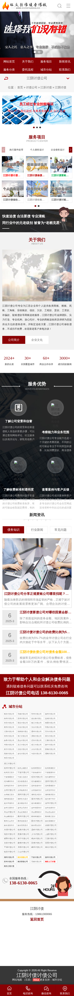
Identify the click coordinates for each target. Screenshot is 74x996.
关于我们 (27, 61)
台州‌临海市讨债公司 (23, 790)
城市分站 (46, 69)
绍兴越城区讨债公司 (36, 781)
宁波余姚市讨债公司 (36, 772)
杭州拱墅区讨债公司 (36, 768)
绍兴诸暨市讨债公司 (50, 777)
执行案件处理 (16, 149)
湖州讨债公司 (9, 857)
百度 (27, 979)
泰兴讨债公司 (50, 736)
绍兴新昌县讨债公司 (23, 781)
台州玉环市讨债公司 (50, 790)
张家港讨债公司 (23, 732)
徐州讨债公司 (9, 718)
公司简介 (14, 339)
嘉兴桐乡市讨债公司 (23, 803)
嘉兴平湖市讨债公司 (9, 803)
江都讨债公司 (50, 740)
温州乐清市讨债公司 (23, 786)
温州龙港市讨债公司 (36, 786)
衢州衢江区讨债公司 (50, 816)
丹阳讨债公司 (9, 745)
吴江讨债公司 (23, 745)
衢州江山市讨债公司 (9, 821)
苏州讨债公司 (23, 718)
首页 (20, 87)
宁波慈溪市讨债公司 (50, 772)
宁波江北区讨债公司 (23, 777)
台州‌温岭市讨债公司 (36, 790)
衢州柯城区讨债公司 (36, 816)
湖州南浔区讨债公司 (50, 795)
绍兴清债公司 (23, 857)
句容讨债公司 (36, 754)
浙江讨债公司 (9, 763)
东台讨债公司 (36, 727)
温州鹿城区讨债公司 (50, 786)
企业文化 (37, 339)
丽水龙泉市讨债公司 (9, 825)
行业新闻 (37, 529)
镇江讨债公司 (36, 723)
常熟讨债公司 (50, 727)
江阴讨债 (60, 87)
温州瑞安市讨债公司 (9, 786)
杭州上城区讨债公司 (23, 768)
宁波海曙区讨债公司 (9, 777)
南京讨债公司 (9, 714)
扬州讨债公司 (50, 714)
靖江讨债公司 (36, 745)
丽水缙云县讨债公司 (36, 825)
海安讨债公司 (9, 758)
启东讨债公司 (36, 740)
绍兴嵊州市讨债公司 (9, 781)
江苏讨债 (46, 87)
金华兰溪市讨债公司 (9, 808)
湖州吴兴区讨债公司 (36, 795)
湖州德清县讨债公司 (9, 799)
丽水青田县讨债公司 (23, 825)
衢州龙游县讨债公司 (23, 821)
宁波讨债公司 (36, 857)
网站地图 (17, 979)
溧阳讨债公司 (36, 736)
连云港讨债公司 (36, 718)
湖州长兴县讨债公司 (23, 799)
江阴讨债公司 (9, 731)
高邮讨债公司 (9, 754)
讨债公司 (31, 87)
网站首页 (9, 61)
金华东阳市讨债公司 (36, 808)
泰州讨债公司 (9, 727)
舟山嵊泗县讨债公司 (9, 816)
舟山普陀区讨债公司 (36, 812)
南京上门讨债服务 (50, 862)
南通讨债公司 (50, 723)
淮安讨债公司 (9, 723)
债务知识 (13, 529)
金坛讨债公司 (23, 754)
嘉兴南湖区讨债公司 (36, 803)
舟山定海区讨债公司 (23, 812)
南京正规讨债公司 (9, 866)
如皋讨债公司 (9, 740)
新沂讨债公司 (9, 749)
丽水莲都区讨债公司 (50, 821)
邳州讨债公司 (9, 736)
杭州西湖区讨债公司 (50, 768)
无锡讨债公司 (23, 714)
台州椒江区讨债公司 (9, 795)
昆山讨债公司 (23, 740)
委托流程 (27, 69)
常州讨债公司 (36, 714)
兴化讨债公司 (23, 727)
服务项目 (46, 61)
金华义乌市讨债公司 (23, 808)
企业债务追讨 (58, 149)
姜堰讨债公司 (50, 749)
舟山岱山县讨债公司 (50, 812)
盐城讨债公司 (50, 718)
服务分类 (9, 69)
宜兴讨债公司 (50, 731)
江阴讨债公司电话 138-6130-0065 (37, 692)
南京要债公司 (23, 862)
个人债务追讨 (37, 149)
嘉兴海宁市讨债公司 (50, 799)
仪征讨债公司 (23, 749)
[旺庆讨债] (24, 5)
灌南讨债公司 (50, 754)
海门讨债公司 (23, 736)
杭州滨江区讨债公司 (9, 772)
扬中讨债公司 (50, 745)
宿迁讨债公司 (23, 723)
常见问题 (60, 529)
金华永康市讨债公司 (50, 808)
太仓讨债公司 (36, 749)
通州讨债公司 (36, 731)
